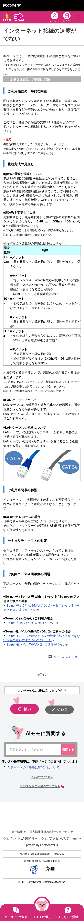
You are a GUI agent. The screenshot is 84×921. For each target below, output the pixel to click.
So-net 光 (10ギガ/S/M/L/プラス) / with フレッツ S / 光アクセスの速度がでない (41, 607)
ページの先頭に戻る (67, 657)
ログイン (42, 674)
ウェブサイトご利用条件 (18, 838)
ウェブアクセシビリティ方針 (59, 838)
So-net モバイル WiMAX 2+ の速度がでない (36, 644)
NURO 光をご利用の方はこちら (40, 786)
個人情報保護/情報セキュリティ (50, 831)
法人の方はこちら (42, 777)
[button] (78, 17)
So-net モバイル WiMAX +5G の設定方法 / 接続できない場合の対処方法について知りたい (41, 638)
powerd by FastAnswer (40, 845)
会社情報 (17, 831)
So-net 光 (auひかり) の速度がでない (32, 622)
